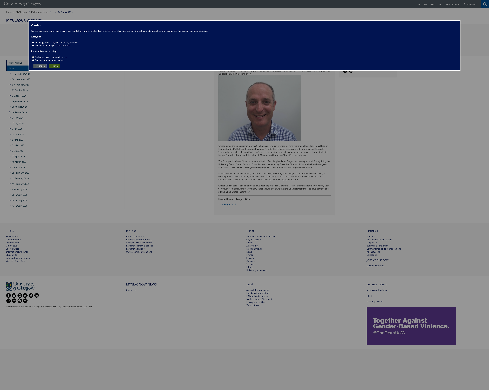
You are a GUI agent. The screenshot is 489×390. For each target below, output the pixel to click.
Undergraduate (13, 239)
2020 (11, 68)
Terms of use (252, 305)
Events (249, 254)
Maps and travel (254, 248)
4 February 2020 (20, 189)
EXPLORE (251, 231)
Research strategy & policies (139, 245)
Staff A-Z (371, 236)
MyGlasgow (21, 12)
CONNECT (372, 231)
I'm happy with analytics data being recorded (56, 42)
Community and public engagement (384, 248)
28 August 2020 (19, 106)
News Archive (15, 62)
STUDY (10, 231)
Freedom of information (257, 293)
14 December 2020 (21, 73)
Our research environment (139, 251)
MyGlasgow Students (377, 290)
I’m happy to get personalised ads (51, 57)
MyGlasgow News (39, 12)
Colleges (250, 261)
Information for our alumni (380, 239)
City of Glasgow (253, 239)
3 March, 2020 (18, 167)
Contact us (131, 290)
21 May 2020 (18, 145)
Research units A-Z (135, 236)
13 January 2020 (19, 205)
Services (250, 264)
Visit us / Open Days (15, 261)
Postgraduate (12, 242)
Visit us (250, 242)
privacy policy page (199, 31)
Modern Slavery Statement (259, 299)
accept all (54, 66)
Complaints (372, 254)
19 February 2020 (20, 178)
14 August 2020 (19, 112)
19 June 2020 (18, 134)
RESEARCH (132, 231)
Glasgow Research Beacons (139, 242)
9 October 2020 (19, 95)
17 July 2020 (18, 123)
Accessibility (252, 245)
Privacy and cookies (255, 302)
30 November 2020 (21, 79)
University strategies (256, 270)
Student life (11, 254)
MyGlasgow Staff (375, 301)
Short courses (12, 248)
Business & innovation (377, 245)
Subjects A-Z (12, 236)
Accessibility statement (257, 290)
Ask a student (373, 251)
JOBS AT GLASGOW (378, 260)
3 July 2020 (17, 128)
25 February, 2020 (20, 172)
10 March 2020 (19, 161)
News (249, 251)
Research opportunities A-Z (139, 239)
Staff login (427, 4)
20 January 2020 (19, 200)
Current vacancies (375, 265)
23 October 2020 (20, 90)
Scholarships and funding (18, 258)
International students (17, 251)
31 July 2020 (18, 117)
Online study (12, 245)
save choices (40, 66)
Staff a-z (472, 4)
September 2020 (20, 101)
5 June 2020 (17, 139)
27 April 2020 (18, 156)
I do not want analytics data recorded (52, 45)
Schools (250, 258)
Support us (372, 242)
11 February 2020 (20, 184)
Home (9, 12)
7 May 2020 (17, 151)
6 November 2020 (20, 84)
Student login (450, 4)
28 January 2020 (19, 194)
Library (249, 267)
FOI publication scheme (257, 296)
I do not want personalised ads (49, 60)
